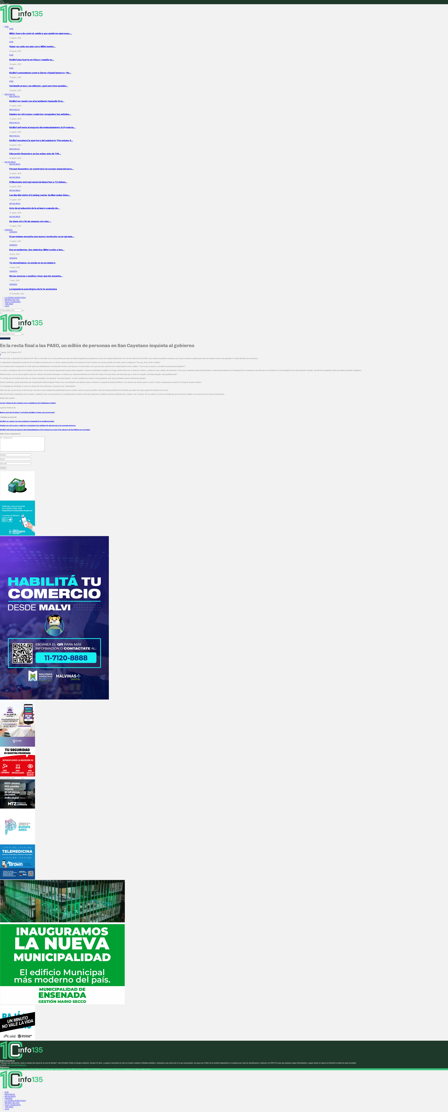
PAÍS (7, 27)
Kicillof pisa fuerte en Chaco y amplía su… (31, 59)
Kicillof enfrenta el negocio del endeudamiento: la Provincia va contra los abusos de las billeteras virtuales (45, 430)
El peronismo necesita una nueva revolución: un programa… (41, 236)
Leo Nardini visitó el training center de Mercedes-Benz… (39, 195)
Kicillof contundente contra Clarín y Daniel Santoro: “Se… (40, 72)
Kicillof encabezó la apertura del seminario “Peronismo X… (41, 140)
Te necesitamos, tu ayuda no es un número (32, 262)
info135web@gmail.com (17, 1065)
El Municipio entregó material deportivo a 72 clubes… (38, 182)
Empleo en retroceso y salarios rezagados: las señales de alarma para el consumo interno (38, 425)
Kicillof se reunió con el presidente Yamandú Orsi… (36, 101)
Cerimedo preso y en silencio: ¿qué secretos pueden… (38, 86)
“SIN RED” (9, 304)
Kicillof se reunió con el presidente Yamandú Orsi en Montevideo (27, 421)
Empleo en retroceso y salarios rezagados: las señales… (40, 114)
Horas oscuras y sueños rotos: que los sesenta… (36, 276)
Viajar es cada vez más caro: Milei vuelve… (32, 46)
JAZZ (7, 306)
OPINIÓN (8, 230)
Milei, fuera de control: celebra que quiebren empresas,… (40, 33)
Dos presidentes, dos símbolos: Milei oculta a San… (37, 249)
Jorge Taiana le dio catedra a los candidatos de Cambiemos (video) (28, 403)
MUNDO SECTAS (12, 300)
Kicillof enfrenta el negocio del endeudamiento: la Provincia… (42, 127)
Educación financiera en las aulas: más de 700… (35, 153)
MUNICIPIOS (10, 162)
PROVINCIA (10, 94)
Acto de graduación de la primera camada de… (34, 208)
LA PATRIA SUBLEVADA (15, 298)
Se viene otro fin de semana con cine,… (30, 221)
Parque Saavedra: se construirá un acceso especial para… (41, 168)
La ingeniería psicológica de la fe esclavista (33, 289)
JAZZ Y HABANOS (13, 302)
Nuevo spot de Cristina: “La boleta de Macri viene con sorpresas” (27, 412)
